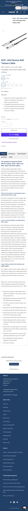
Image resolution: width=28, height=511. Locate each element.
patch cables (5, 266)
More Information (22, 153)
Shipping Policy (7, 435)
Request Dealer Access (8, 463)
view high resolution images (9, 142)
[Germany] (14, 5)
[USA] (20, 5)
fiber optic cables (16, 315)
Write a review (14, 364)
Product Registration (8, 459)
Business (24, 8)
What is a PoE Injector (8, 495)
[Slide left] (10, 57)
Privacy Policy (6, 421)
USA (16, 395)
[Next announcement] (25, 2)
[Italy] (16, 5)
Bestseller (5, 407)
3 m (17, 85)
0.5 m (3, 85)
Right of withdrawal (8, 428)
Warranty (5, 439)
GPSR (10, 157)
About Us (5, 404)
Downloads (4, 157)
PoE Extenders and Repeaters (10, 479)
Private (18, 8)
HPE (3, 78)
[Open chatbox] (24, 508)
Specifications (11, 153)
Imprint (5, 414)
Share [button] (4, 146)
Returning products (8, 466)
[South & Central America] (22, 5)
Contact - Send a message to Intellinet (12, 452)
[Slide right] (17, 57)
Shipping (8, 119)
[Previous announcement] (3, 2)
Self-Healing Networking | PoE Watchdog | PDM (13, 491)
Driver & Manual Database (9, 456)
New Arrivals (6, 418)
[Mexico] (18, 5)
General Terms (6, 411)
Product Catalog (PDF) (8, 425)
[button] (3, 12)
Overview (3, 153)
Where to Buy (6, 442)
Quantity (3, 121)
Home (14, 18)
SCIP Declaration (7, 432)
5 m (21, 85)
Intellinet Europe (15, 508)
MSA (8, 78)
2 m (12, 85)
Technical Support (7, 470)
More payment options (14, 138)
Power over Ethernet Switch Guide (11, 483)
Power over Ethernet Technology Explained (14, 486)
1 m (8, 85)
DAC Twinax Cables (22, 18)
